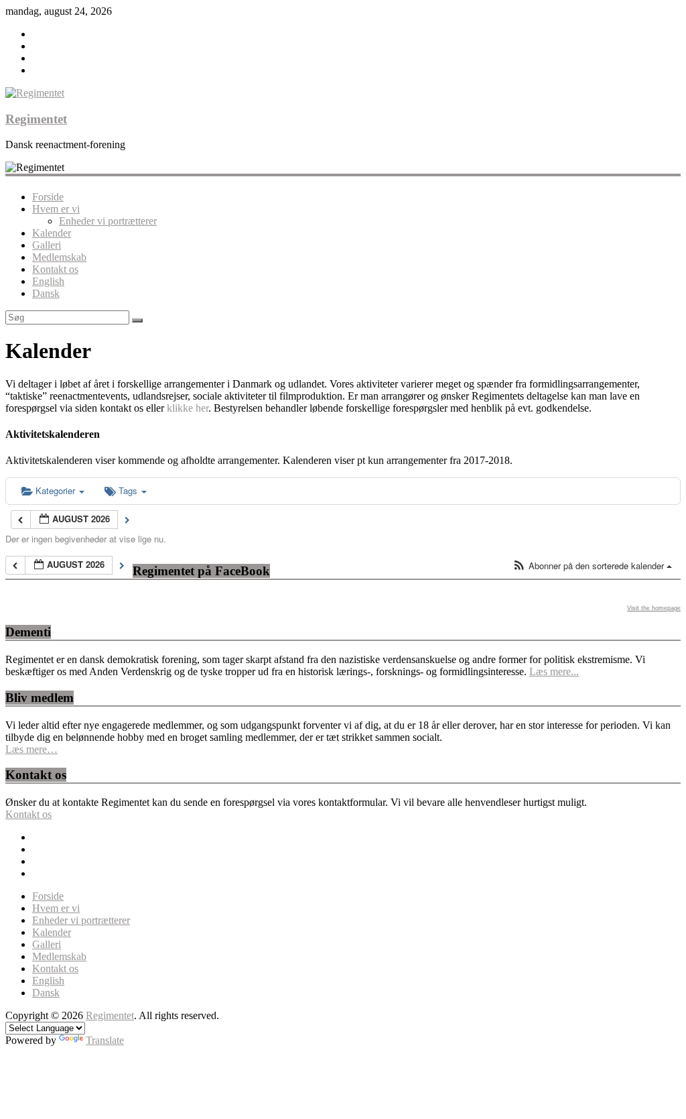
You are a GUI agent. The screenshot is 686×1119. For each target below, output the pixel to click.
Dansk (46, 293)
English (48, 281)
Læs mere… (31, 749)
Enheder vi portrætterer (108, 221)
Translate (105, 1040)
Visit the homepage (654, 608)
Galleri (46, 245)
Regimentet (36, 119)
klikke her (187, 408)
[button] (592, 566)
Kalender (51, 233)
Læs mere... (554, 671)
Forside (48, 196)
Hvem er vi (56, 209)
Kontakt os (55, 269)
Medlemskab (59, 257)
